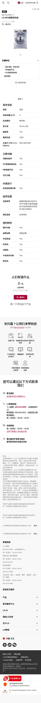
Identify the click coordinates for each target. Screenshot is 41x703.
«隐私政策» (24, 657)
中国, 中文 (10, 638)
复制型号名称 (13, 15)
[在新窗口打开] (5, 645)
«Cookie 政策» (8, 660)
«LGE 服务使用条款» (10, 657)
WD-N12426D (19, 327)
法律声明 (19, 660)
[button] (20, 40)
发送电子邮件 (8, 589)
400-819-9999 (20, 407)
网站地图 (17, 654)
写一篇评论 (6, 24)
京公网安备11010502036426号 (19, 685)
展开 (38, 60)
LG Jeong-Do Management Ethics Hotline (22, 690)
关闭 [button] (19, 99)
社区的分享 (38, 9)
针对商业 (28, 660)
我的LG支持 (7, 654)
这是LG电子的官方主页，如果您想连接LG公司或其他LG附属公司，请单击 (20, 665)
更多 (35, 526)
